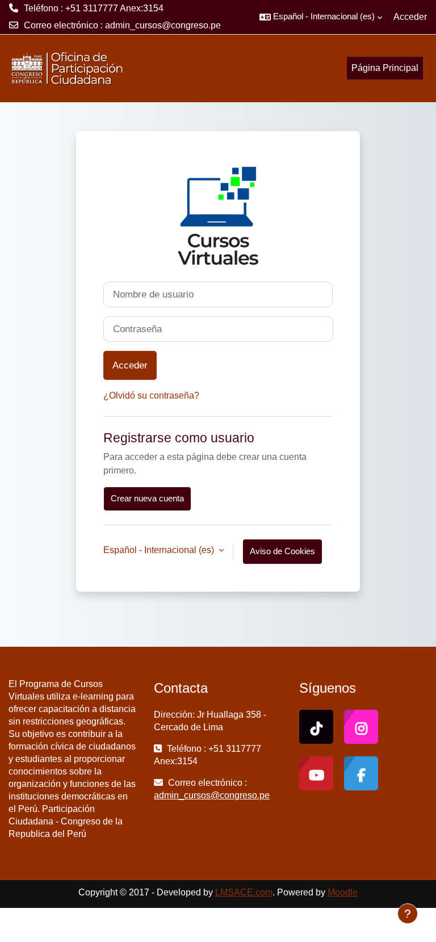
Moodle (343, 892)
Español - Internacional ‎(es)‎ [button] (159, 550)
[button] (321, 17)
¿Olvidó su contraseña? (151, 395)
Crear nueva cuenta (147, 498)
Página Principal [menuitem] (384, 68)
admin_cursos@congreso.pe (163, 25)
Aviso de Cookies (282, 551)
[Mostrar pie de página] (407, 913)
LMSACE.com (243, 892)
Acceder (410, 17)
